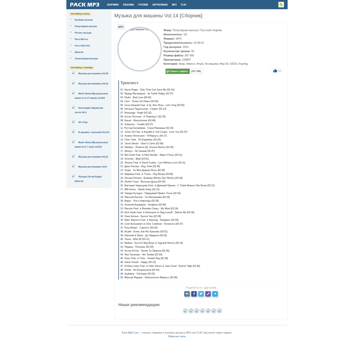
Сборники (113, 4)
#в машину (211, 63)
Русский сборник (211, 30)
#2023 (233, 63)
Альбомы (128, 4)
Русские (143, 4)
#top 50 (224, 63)
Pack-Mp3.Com (130, 332)
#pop (182, 63)
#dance (190, 63)
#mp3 (200, 63)
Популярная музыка (185, 30)
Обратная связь (177, 336)
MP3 (174, 4)
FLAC (183, 4)
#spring (243, 63)
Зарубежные (160, 4)
